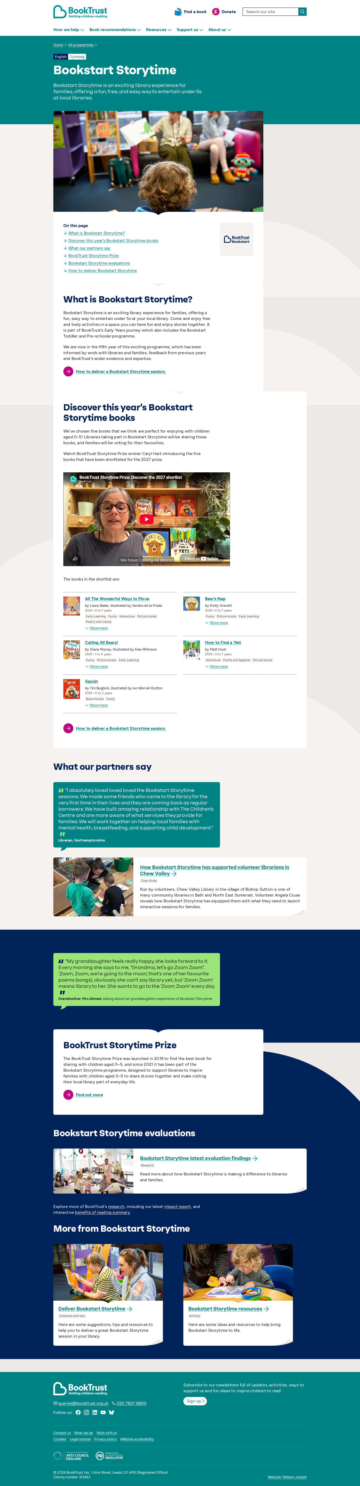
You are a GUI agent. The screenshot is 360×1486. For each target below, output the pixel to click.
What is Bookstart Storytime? (96, 233)
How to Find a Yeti (223, 642)
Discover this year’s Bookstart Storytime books (113, 240)
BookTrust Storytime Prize (93, 255)
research (116, 1206)
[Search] (302, 12)
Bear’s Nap (215, 598)
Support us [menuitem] (187, 29)
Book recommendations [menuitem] (112, 29)
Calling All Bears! (101, 642)
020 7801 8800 (132, 1403)
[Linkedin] (94, 1412)
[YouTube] (103, 1412)
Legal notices (80, 1439)
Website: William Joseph (287, 1477)
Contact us (62, 1433)
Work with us (106, 1433)
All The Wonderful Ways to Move (117, 598)
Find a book (195, 11)
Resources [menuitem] (156, 29)
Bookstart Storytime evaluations (99, 263)
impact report (177, 1206)
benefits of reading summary (102, 1212)
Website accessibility (137, 1439)
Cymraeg (77, 57)
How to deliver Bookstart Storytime (102, 270)
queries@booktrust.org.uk (83, 1403)
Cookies (59, 1439)
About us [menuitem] (217, 29)
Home (58, 45)
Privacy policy (105, 1439)
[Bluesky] (111, 1412)
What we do (83, 1433)
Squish (91, 681)
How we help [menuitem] (66, 29)
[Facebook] (78, 1412)
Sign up (194, 1400)
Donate (229, 11)
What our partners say (89, 248)
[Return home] (80, 11)
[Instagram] (86, 1412)
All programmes (81, 45)
